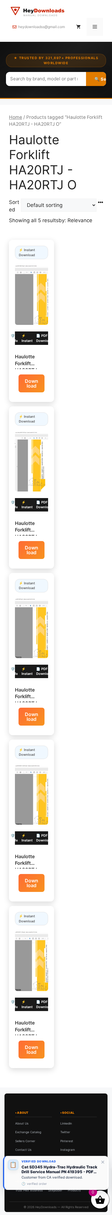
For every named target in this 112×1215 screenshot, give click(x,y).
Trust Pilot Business (29, 1190)
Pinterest (66, 1141)
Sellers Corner (25, 1141)
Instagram (67, 1149)
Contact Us (23, 1149)
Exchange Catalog (28, 1132)
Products (74, 1190)
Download (31, 383)
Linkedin (66, 1123)
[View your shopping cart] (78, 27)
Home (15, 117)
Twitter (65, 1132)
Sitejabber (55, 1190)
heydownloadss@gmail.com (41, 26)
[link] (56, 1173)
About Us (21, 1123)
